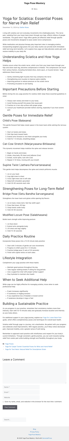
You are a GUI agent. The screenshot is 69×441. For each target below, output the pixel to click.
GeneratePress (47, 438)
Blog (34, 429)
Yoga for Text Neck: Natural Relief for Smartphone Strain (25, 349)
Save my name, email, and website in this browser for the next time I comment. (33, 402)
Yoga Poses (9, 344)
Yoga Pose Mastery (34, 3)
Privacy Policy (34, 432)
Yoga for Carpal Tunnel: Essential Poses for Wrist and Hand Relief (28, 346)
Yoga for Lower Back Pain (52, 317)
